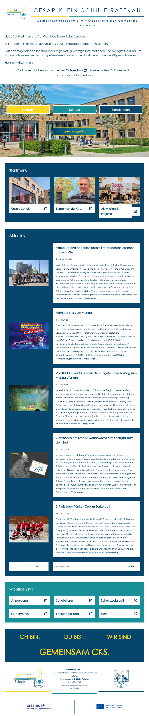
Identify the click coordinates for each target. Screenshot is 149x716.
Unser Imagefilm (74, 131)
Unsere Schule (21, 208)
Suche (130, 566)
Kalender (28, 110)
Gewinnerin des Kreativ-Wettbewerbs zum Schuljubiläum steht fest (95, 440)
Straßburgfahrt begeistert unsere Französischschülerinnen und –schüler (95, 250)
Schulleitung (64, 600)
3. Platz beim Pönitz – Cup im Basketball (83, 506)
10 (31, 566)
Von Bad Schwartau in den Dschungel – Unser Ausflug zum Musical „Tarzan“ (96, 375)
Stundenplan (121, 110)
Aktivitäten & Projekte (110, 211)
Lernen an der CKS (69, 208)
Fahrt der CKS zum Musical (74, 313)
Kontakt (74, 110)
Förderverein (20, 614)
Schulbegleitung (67, 614)
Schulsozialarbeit (112, 600)
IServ (104, 614)
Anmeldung (19, 600)
